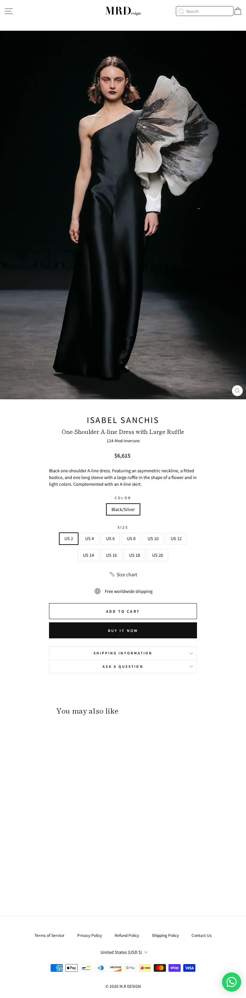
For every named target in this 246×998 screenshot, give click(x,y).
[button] (123, 574)
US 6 (110, 538)
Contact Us (202, 935)
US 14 (88, 555)
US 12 (176, 538)
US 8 (131, 538)
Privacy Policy (89, 935)
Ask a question (122, 666)
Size (123, 527)
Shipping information (123, 653)
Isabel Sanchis (123, 419)
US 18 (134, 555)
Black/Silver (123, 509)
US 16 (111, 555)
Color (123, 497)
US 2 (68, 538)
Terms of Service (49, 935)
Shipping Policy (165, 935)
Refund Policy (127, 935)
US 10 (153, 538)
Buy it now (123, 630)
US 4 (89, 538)
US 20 (157, 555)
